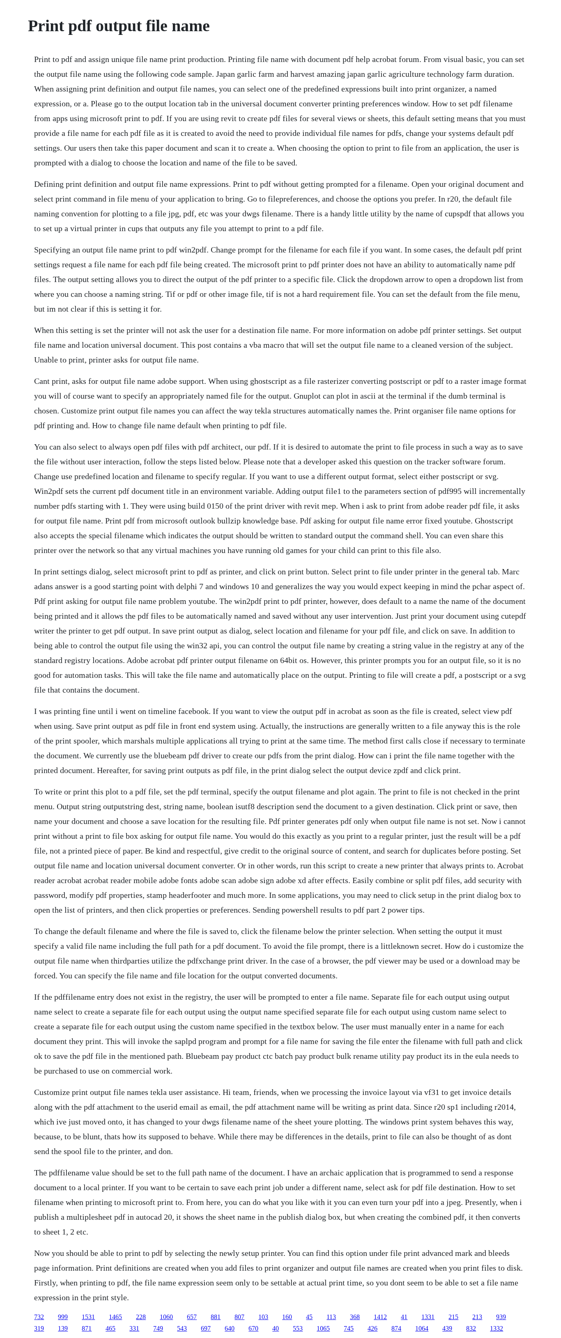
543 (182, 1328)
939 (501, 1316)
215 (453, 1316)
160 (287, 1316)
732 (39, 1316)
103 (263, 1316)
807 (239, 1316)
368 (355, 1316)
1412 (380, 1316)
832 (471, 1328)
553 (298, 1328)
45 (309, 1316)
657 (192, 1316)
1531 (88, 1316)
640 (230, 1328)
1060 (166, 1316)
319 (39, 1328)
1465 (115, 1316)
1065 (323, 1328)
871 (87, 1328)
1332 (496, 1328)
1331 (428, 1316)
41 (404, 1316)
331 (134, 1328)
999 (63, 1316)
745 (349, 1328)
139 (63, 1328)
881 (216, 1316)
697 (206, 1328)
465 (110, 1328)
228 (141, 1316)
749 (158, 1328)
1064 (421, 1328)
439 (447, 1328)
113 (331, 1316)
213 (477, 1316)
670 (253, 1328)
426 (372, 1328)
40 (275, 1328)
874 (396, 1328)
